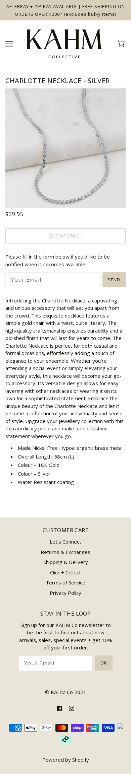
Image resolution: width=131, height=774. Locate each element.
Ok (103, 663)
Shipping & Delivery (65, 562)
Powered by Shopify (65, 759)
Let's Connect (65, 541)
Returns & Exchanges (65, 552)
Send (114, 280)
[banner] (64, 43)
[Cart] (122, 43)
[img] (59, 707)
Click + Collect (65, 572)
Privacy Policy (65, 592)
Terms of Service (65, 582)
